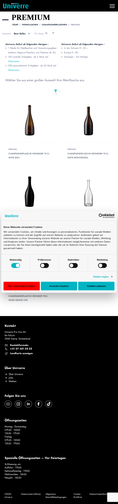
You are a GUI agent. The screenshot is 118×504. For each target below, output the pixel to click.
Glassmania (13, 61)
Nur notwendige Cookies (21, 286)
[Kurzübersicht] (25, 120)
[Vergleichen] (34, 120)
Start (15, 24)
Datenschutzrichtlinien (31, 494)
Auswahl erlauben (59, 286)
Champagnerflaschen (54, 24)
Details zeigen (100, 276)
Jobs (11, 377)
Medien (12, 381)
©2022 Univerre (8, 495)
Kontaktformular (19, 345)
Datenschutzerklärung (99, 494)
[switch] (44, 265)
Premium (12, 149)
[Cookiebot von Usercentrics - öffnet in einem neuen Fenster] (101, 216)
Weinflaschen (30, 24)
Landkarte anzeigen (21, 353)
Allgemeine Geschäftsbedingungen (55, 495)
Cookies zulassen (96, 286)
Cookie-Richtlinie (78, 495)
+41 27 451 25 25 (21, 348)
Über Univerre (16, 374)
